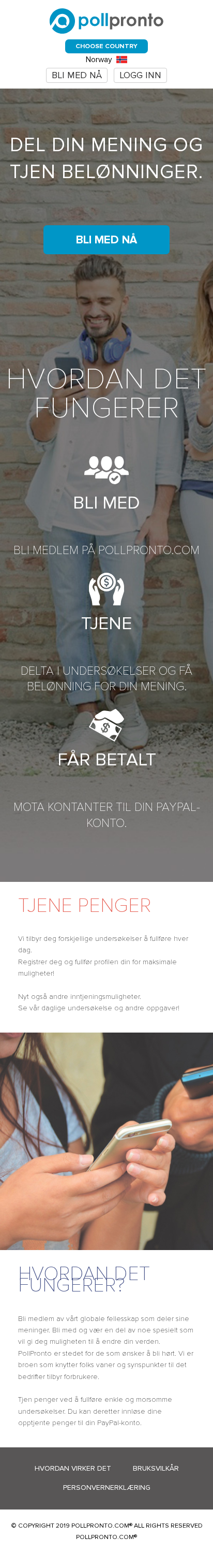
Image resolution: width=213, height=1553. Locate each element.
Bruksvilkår (156, 1468)
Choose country (106, 46)
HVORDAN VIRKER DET (73, 1468)
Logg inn (140, 75)
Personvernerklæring (106, 1487)
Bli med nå (77, 75)
